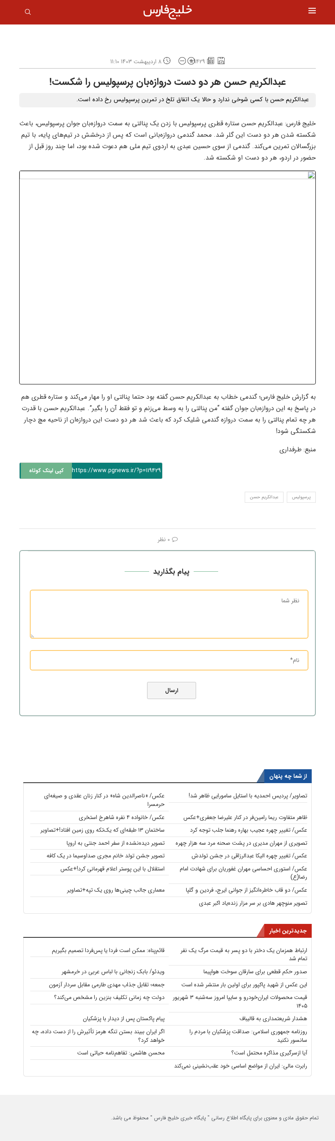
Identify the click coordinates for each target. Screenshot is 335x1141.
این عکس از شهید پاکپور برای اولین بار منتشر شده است (244, 984)
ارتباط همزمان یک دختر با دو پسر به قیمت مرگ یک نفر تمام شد (244, 954)
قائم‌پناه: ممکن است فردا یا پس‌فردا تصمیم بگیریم (108, 950)
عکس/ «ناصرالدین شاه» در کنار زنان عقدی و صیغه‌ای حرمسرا (104, 800)
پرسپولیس (301, 497)
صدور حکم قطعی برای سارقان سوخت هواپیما (255, 971)
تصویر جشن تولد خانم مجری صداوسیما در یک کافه (106, 855)
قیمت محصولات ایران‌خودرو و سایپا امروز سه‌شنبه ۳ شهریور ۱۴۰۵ (240, 1001)
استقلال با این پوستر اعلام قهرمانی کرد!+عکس (112, 868)
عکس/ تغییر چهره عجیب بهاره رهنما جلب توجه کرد (248, 830)
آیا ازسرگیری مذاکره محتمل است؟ (269, 1052)
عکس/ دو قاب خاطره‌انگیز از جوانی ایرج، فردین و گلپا (246, 890)
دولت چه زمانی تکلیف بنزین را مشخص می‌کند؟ (109, 997)
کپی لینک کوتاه (46, 470)
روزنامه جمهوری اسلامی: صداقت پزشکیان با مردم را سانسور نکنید (248, 1036)
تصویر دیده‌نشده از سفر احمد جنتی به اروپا (116, 843)
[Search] (28, 13)
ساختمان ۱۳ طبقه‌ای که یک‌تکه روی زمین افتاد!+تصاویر (102, 830)
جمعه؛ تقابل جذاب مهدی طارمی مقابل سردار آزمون (107, 984)
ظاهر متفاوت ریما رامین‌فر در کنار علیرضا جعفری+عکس (245, 817)
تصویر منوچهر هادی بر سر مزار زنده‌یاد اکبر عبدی (253, 903)
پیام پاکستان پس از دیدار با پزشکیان (124, 1018)
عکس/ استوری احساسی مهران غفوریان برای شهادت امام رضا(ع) (243, 873)
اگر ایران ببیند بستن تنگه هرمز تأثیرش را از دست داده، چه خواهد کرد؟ (98, 1036)
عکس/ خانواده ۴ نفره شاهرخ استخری (122, 817)
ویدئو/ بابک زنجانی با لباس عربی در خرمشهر (113, 971)
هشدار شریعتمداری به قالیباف (273, 1018)
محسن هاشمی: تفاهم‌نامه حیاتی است (121, 1052)
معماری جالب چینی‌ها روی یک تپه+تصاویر (116, 890)
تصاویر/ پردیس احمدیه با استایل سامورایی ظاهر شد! (248, 795)
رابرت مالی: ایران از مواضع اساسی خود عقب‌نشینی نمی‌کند (240, 1065)
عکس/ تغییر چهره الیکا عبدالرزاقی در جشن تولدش (249, 855)
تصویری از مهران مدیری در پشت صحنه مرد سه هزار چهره (241, 843)
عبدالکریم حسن (264, 497)
